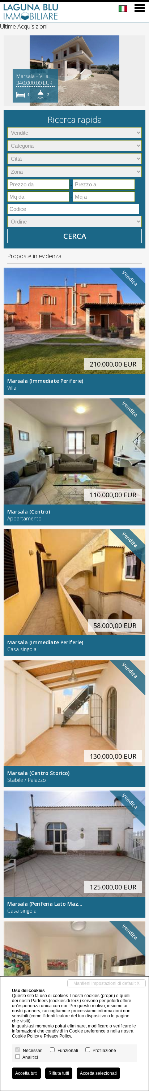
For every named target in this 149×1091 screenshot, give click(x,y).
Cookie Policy (25, 1036)
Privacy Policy (57, 1036)
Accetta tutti (26, 1073)
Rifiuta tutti (58, 1073)
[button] (10, 71)
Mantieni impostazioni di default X (106, 983)
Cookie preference (87, 1031)
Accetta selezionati (98, 1073)
